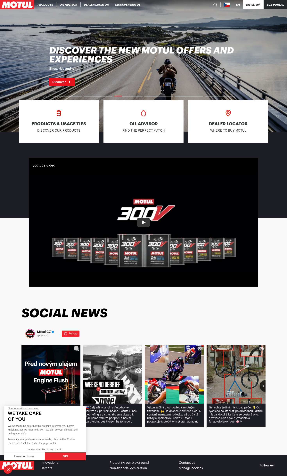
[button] (8, 469)
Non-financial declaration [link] (128, 468)
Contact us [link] (187, 462)
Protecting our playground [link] (129, 462)
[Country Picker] (227, 5)
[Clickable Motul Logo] (17, 4)
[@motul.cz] (30, 334)
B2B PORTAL (275, 4)
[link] (143, 66)
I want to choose (24, 456)
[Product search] (215, 5)
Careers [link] (46, 468)
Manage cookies (191, 468)
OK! (65, 456)
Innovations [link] (49, 462)
